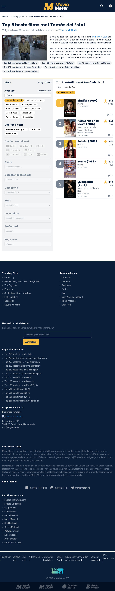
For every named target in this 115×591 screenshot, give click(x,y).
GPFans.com (10, 511)
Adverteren (34, 557)
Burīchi (65, 289)
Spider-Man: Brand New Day (17, 293)
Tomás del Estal (68, 30)
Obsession (9, 301)
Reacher (66, 277)
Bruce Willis (28, 117)
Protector (8, 289)
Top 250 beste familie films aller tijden (22, 366)
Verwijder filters (44, 82)
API (112, 558)
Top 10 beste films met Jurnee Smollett (21, 71)
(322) (111, 145)
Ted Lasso (67, 285)
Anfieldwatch (10, 539)
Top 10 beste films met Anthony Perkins (62, 67)
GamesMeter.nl (11, 527)
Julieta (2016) (87, 141)
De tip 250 (35, 129)
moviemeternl (61, 488)
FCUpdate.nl (10, 507)
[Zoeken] (102, 6)
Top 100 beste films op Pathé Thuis (21, 385)
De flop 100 (11, 133)
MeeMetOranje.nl (12, 542)
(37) (111, 165)
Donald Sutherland (32, 109)
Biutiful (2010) (87, 100)
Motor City (9, 277)
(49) (111, 185)
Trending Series (68, 273)
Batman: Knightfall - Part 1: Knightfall (21, 281)
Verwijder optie (44, 91)
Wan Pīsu (66, 305)
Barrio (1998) (86, 161)
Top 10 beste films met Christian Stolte (20, 63)
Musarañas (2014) (85, 183)
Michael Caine (28, 113)
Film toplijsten (18, 17)
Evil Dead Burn (11, 297)
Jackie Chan (11, 113)
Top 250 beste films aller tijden (18, 354)
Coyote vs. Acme (12, 305)
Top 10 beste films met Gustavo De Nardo (22, 67)
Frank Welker (12, 104)
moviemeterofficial (38, 488)
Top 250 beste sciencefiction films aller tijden (25, 358)
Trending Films (10, 273)
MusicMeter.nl (11, 519)
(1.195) (110, 104)
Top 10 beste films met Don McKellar (58, 63)
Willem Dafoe (12, 117)
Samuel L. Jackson (35, 100)
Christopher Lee (29, 104)
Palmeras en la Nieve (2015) (88, 122)
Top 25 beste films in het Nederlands (21, 401)
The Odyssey (10, 285)
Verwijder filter (69, 87)
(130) (111, 124)
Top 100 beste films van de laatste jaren (23, 373)
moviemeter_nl (82, 488)
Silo (63, 293)
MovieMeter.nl (11, 515)
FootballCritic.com (12, 504)
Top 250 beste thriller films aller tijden (22, 362)
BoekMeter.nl (10, 523)
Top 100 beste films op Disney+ (19, 381)
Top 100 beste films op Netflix (18, 377)
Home (5, 17)
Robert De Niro (12, 109)
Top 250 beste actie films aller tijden (21, 370)
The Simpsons (69, 301)
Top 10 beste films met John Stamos (94, 63)
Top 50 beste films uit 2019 (17, 397)
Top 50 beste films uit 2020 (17, 389)
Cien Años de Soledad (72, 297)
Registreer (6, 557)
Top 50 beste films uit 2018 (17, 393)
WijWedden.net (11, 531)
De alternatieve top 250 (16, 129)
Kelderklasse (10, 535)
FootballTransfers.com (15, 500)
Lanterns (66, 281)
